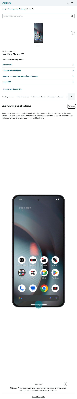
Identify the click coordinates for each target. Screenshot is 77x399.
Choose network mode (12, 70)
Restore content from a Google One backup (20, 76)
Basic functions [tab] (23, 97)
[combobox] (36, 16)
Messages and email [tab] (55, 97)
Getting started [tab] (8, 97)
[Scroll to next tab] (71, 96)
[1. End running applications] (38, 251)
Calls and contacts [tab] (38, 97)
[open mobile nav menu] (72, 3)
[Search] (67, 3)
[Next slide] (73, 33)
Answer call (7, 65)
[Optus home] (6, 3)
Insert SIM (7, 82)
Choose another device (12, 89)
